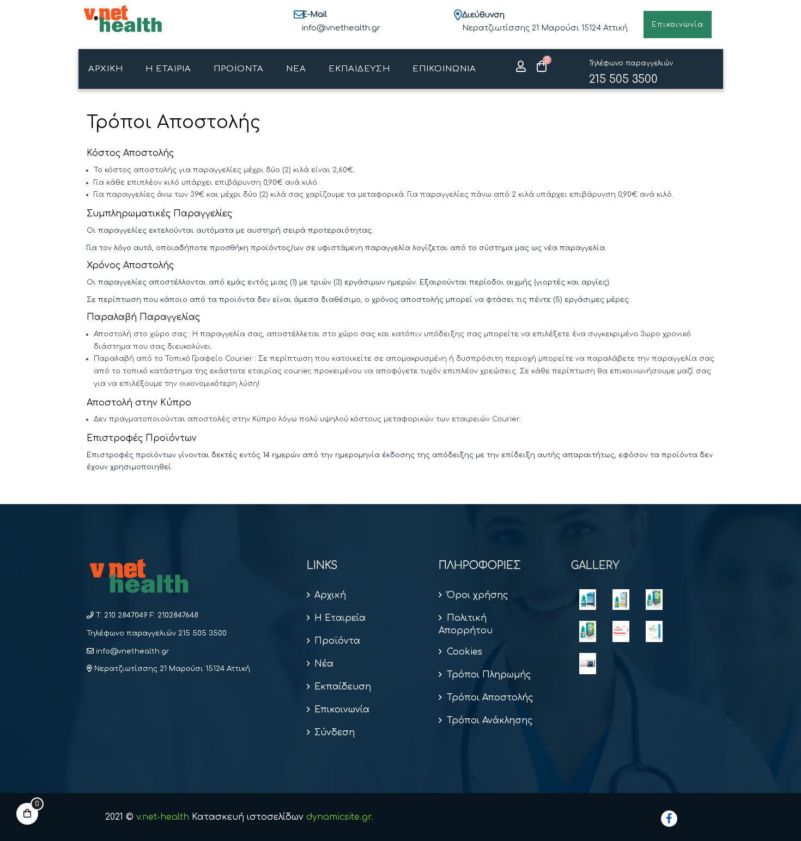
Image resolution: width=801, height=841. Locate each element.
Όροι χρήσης (477, 595)
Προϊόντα (337, 641)
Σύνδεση (334, 732)
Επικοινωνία (341, 710)
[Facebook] (669, 818)
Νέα (323, 664)
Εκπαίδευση (342, 687)
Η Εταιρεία (340, 618)
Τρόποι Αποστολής (489, 698)
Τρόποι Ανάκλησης (489, 720)
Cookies (464, 652)
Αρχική (330, 595)
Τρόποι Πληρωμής (488, 675)
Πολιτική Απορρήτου (466, 624)
